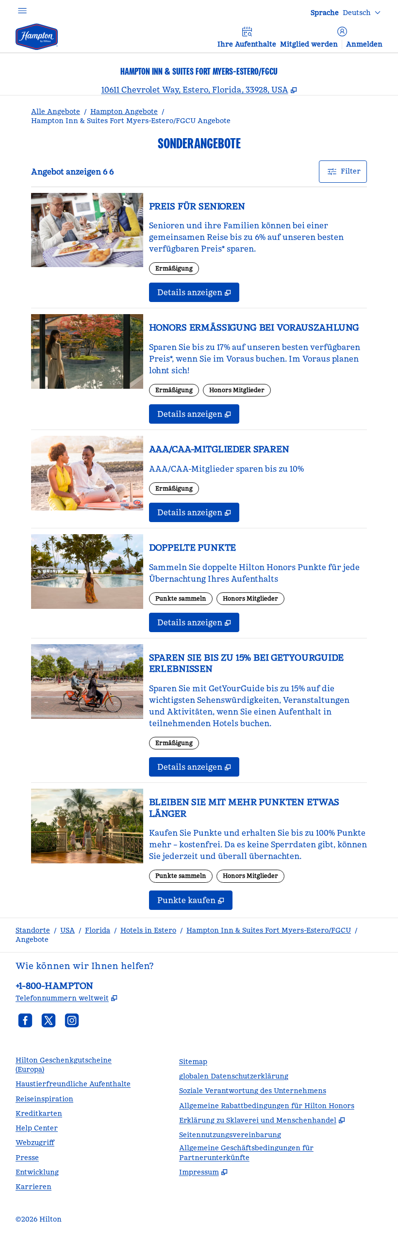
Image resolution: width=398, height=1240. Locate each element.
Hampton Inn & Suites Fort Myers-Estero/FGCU (268, 930)
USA (67, 930)
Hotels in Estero (148, 930)
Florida (97, 930)
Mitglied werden (309, 44)
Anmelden (364, 44)
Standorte (33, 930)
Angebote (32, 939)
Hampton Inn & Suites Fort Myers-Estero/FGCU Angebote (131, 120)
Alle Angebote (55, 111)
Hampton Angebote (124, 111)
